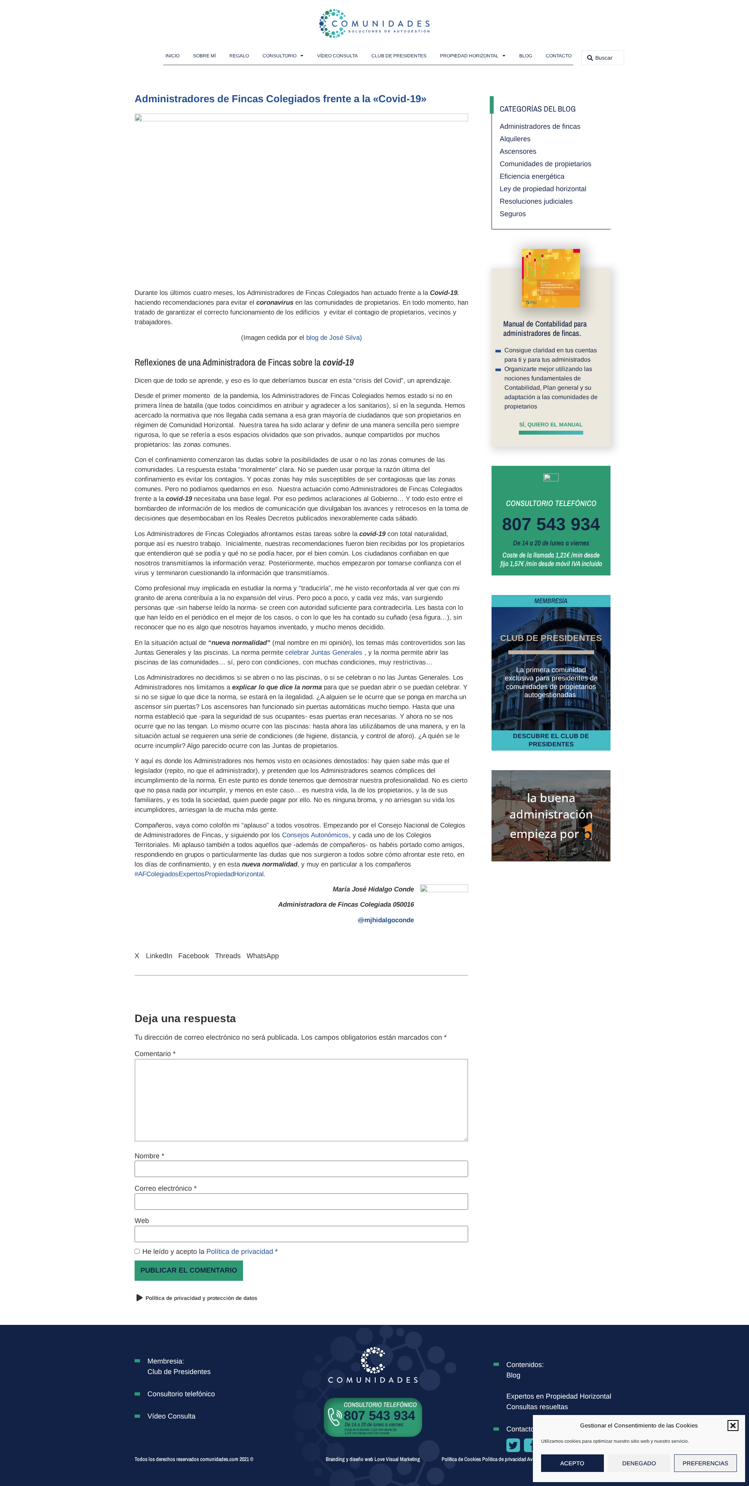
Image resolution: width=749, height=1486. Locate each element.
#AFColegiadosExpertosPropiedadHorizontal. (200, 874)
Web (142, 1220)
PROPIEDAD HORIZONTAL (469, 56)
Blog (525, 56)
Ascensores (518, 151)
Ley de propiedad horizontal (543, 189)
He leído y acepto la (210, 1251)
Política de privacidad (240, 1251)
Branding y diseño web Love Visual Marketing (373, 1459)
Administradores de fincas (540, 126)
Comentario (155, 1053)
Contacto (559, 56)
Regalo (239, 56)
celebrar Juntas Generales (324, 652)
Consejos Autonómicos (315, 835)
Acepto (572, 1463)
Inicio (172, 56)
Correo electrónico (166, 1188)
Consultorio (279, 56)
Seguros (513, 214)
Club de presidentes (398, 56)
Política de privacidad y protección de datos (201, 1298)
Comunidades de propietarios (545, 164)
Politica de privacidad (504, 1459)
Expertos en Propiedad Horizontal (558, 1396)
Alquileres (515, 139)
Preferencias (705, 1463)
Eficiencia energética (532, 176)
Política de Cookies (461, 1459)
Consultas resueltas (537, 1407)
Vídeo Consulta (337, 56)
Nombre (149, 1155)
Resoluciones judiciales (536, 201)
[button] (733, 1425)
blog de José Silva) (334, 337)
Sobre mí (204, 56)
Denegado (639, 1463)
